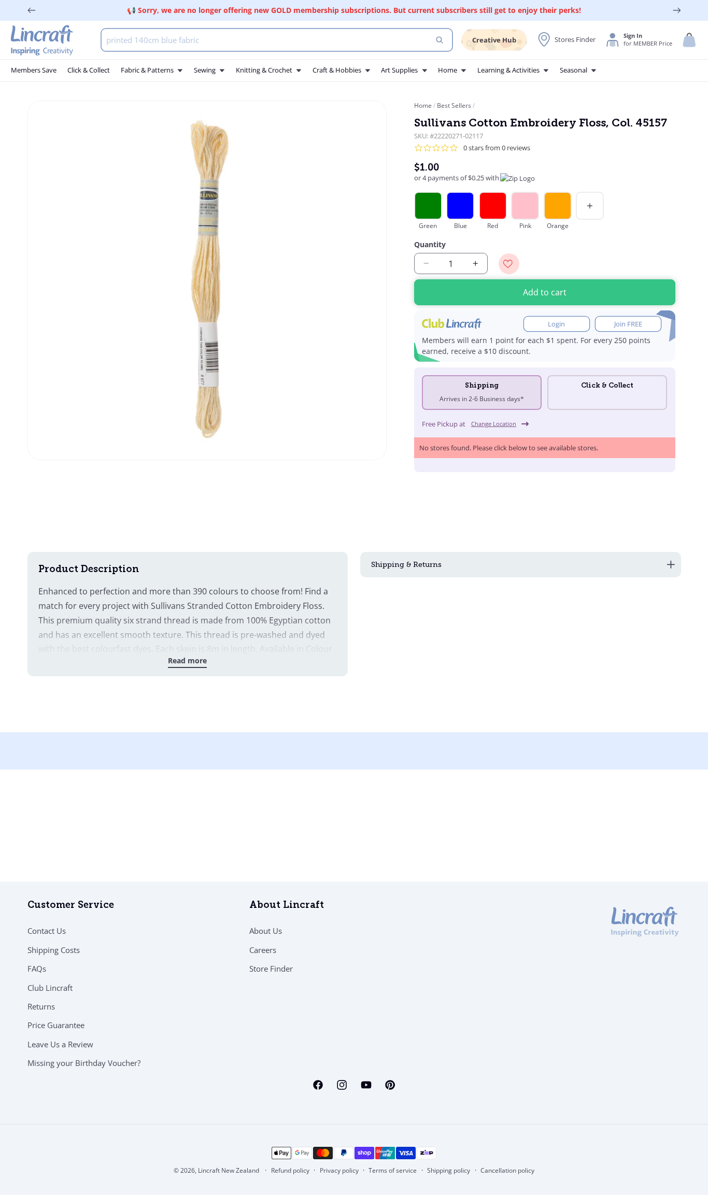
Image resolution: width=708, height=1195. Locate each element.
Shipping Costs (53, 950)
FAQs (36, 969)
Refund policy (290, 1171)
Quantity (430, 244)
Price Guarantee (55, 1025)
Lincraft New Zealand (228, 1170)
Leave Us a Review (60, 1044)
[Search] (440, 40)
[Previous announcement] (31, 10)
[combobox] (277, 40)
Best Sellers (454, 105)
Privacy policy (339, 1171)
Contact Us (46, 931)
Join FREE (628, 324)
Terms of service (393, 1171)
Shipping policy (448, 1171)
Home (423, 105)
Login (556, 324)
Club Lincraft (50, 988)
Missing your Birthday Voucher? (83, 1063)
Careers (262, 950)
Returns (41, 1006)
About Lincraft (286, 906)
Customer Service (70, 906)
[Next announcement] (677, 10)
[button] (689, 40)
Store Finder (271, 969)
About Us (265, 931)
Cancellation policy (507, 1171)
